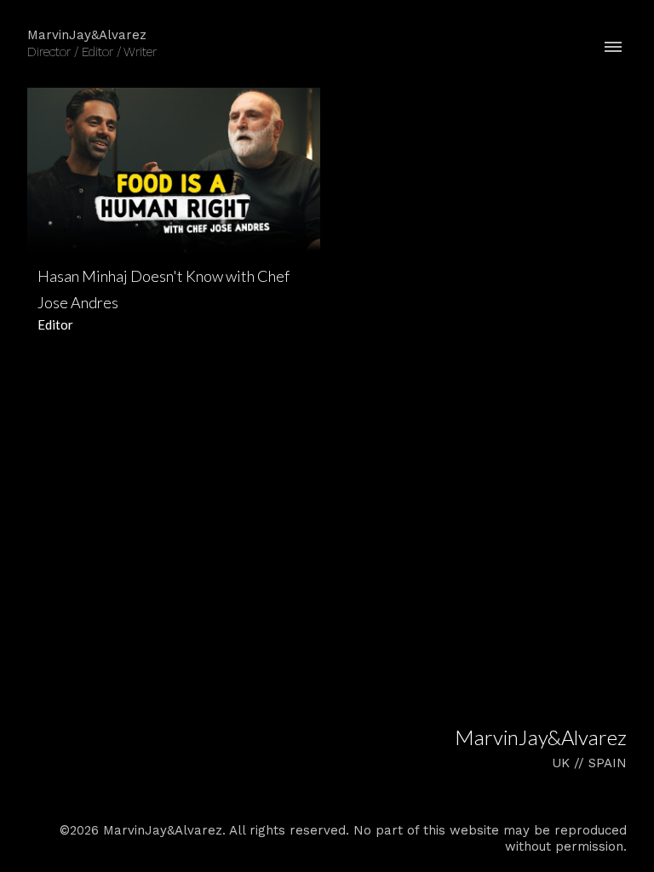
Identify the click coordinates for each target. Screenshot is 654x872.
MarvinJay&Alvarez (541, 737)
